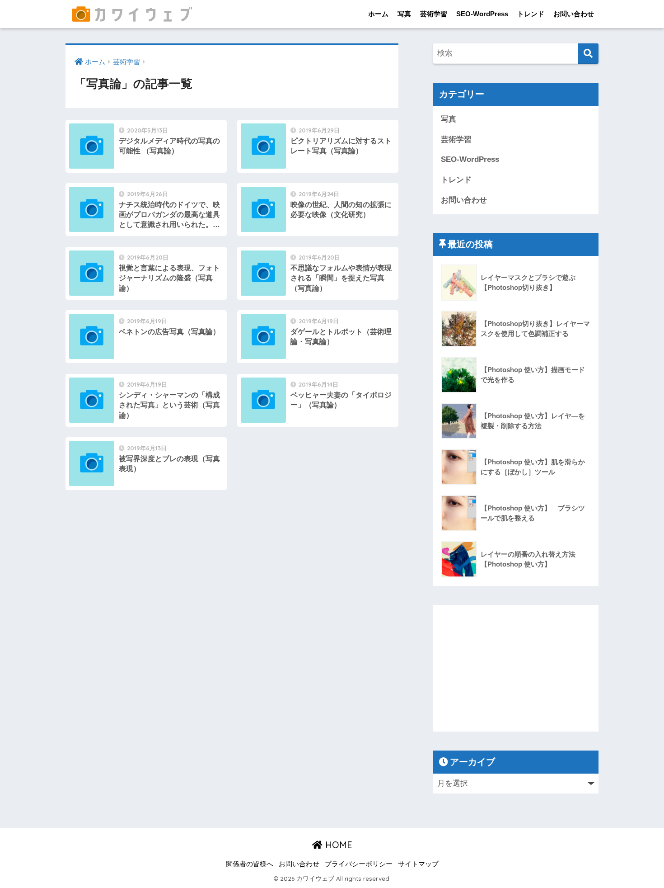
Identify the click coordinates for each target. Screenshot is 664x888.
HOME (337, 844)
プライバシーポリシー (359, 864)
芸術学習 (433, 14)
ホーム (378, 14)
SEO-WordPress (482, 14)
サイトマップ (418, 864)
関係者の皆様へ (249, 864)
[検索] (588, 53)
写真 (404, 14)
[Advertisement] (516, 668)
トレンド (530, 14)
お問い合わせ (573, 14)
